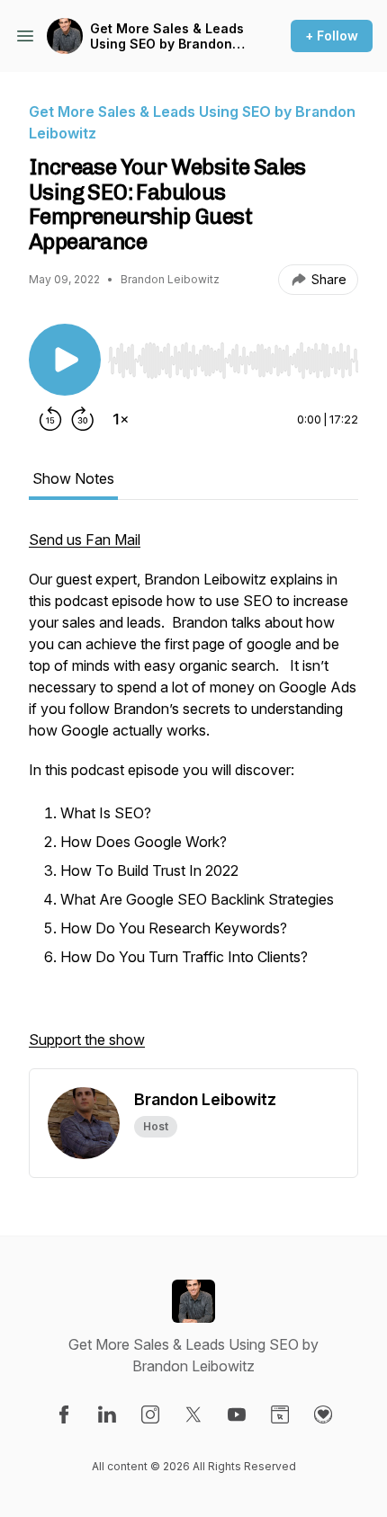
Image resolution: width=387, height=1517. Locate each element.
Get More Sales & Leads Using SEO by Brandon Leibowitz (167, 36)
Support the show (87, 1040)
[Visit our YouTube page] (237, 1414)
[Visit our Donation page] (323, 1414)
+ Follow (331, 35)
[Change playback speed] (121, 419)
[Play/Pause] (65, 360)
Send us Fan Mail (84, 540)
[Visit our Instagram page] (150, 1414)
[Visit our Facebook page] (64, 1414)
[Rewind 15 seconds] (50, 419)
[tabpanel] (193, 798)
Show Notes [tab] (73, 478)
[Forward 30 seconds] (82, 419)
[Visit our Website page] (280, 1414)
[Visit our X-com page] (193, 1414)
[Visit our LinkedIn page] (107, 1414)
